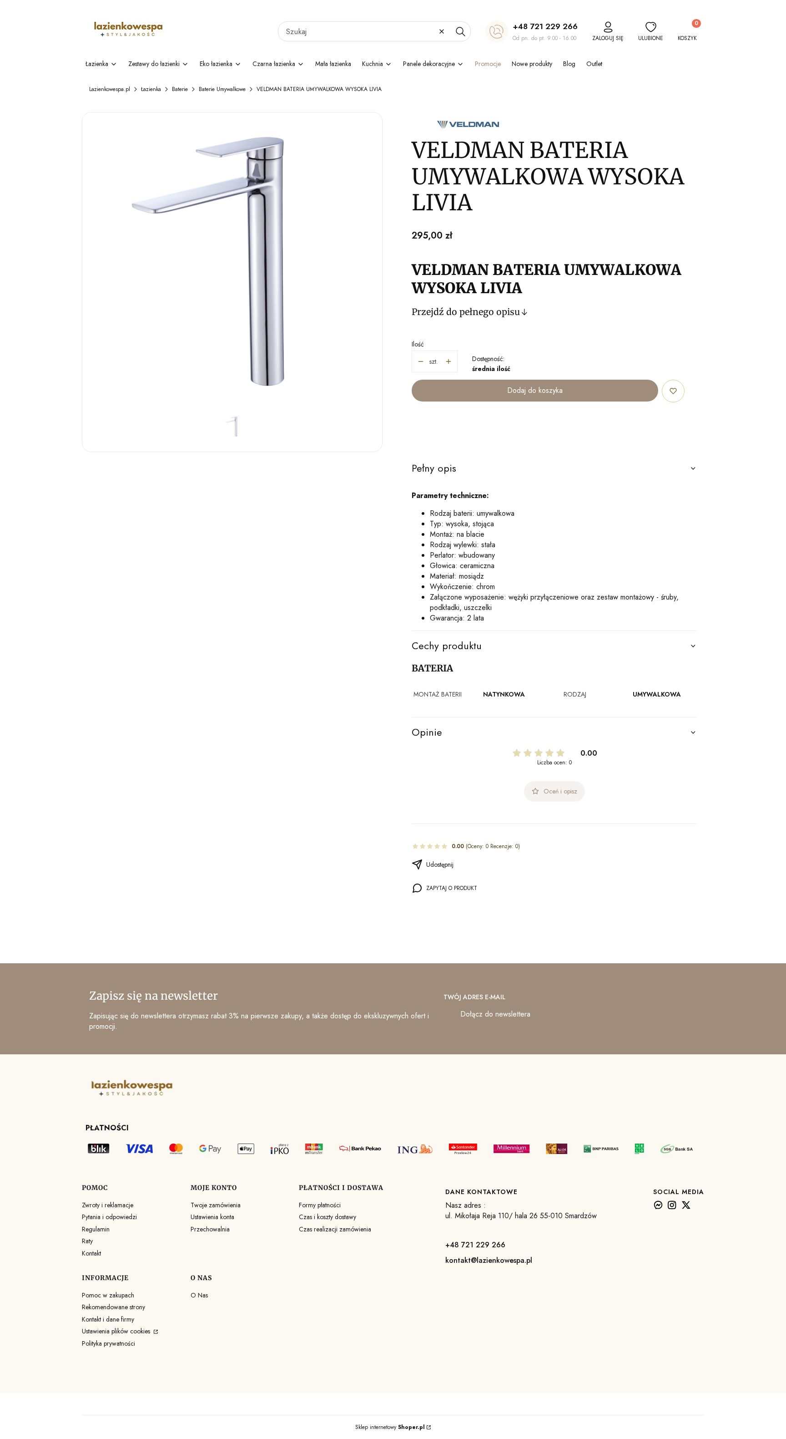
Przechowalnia (210, 1229)
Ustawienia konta (212, 1216)
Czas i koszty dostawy (327, 1216)
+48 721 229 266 (545, 26)
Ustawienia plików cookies (117, 1331)
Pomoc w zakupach (108, 1295)
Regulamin (96, 1229)
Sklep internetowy (390, 1427)
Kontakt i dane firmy (108, 1319)
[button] (460, 31)
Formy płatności (320, 1205)
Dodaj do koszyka (535, 390)
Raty (87, 1241)
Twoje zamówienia (216, 1205)
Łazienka (151, 89)
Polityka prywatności (108, 1343)
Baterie (180, 89)
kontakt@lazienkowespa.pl (488, 1260)
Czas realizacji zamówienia (335, 1229)
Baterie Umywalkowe (222, 89)
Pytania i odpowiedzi (109, 1216)
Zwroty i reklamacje (107, 1205)
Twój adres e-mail (474, 997)
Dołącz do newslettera (495, 1014)
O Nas (199, 1295)
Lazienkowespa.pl (109, 89)
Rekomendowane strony (113, 1307)
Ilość (418, 344)
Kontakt (91, 1253)
